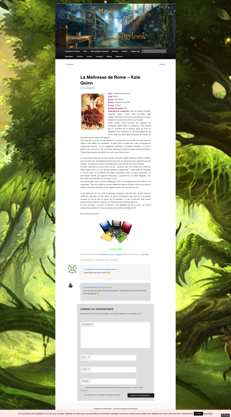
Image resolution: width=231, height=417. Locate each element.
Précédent (68, 64)
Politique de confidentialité (103, 408)
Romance (111, 254)
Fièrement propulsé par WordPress (125, 408)
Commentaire (87, 324)
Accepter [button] (198, 414)
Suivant (163, 64)
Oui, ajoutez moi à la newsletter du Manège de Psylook (102, 395)
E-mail (85, 369)
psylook (120, 254)
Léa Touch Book (109, 269)
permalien (145, 254)
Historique (103, 254)
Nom (85, 357)
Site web (85, 381)
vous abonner (134, 387)
